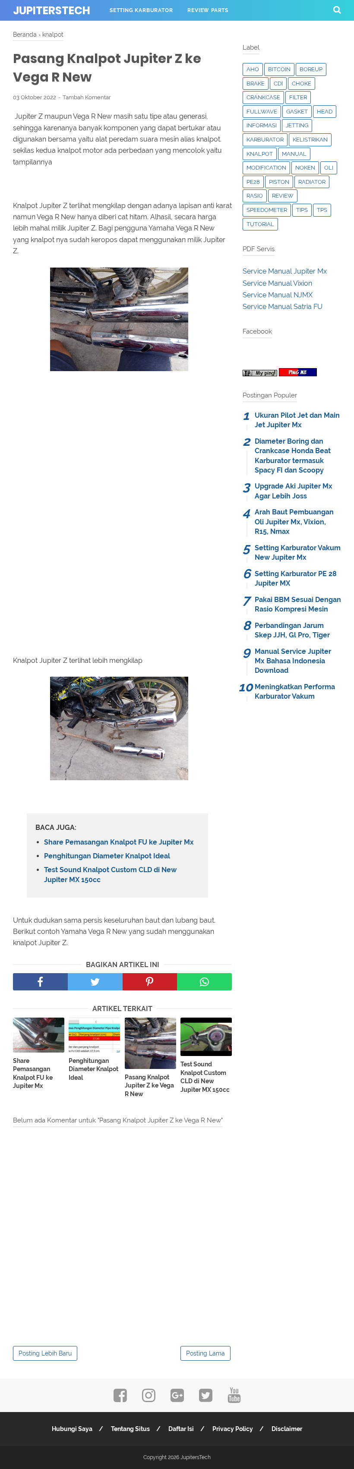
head (324, 111)
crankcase (263, 97)
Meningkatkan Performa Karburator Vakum (295, 691)
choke (301, 83)
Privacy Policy (232, 1428)
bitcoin (279, 69)
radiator (312, 182)
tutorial (260, 224)
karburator (265, 139)
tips (302, 210)
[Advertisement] (122, 463)
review (283, 195)
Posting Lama (205, 1353)
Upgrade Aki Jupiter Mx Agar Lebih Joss (293, 491)
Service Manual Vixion (277, 283)
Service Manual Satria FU (282, 307)
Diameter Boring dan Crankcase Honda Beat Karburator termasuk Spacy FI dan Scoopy (293, 455)
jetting (297, 125)
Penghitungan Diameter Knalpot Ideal (107, 856)
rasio (255, 195)
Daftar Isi (181, 1428)
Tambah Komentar (87, 97)
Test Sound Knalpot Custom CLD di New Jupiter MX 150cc (110, 874)
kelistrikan (310, 139)
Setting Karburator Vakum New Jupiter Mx (298, 552)
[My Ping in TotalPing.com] (260, 374)
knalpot (260, 154)
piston (279, 182)
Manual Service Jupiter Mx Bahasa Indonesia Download (293, 661)
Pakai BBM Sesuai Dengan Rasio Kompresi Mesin (298, 604)
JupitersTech (51, 10)
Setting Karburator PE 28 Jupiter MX (296, 578)
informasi (262, 125)
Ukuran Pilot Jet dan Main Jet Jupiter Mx (297, 420)
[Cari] (337, 9)
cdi (278, 83)
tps (322, 210)
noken (305, 167)
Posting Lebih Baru (45, 1353)
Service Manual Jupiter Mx (285, 271)
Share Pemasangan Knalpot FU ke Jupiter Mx (119, 842)
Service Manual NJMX (278, 295)
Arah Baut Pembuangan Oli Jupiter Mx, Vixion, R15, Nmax (294, 522)
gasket (297, 111)
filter (298, 97)
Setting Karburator (141, 10)
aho (253, 69)
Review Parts (207, 10)
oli (328, 167)
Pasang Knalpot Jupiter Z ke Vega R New (149, 1085)
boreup (311, 69)
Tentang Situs (130, 1428)
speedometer (267, 210)
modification (266, 167)
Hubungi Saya (72, 1428)
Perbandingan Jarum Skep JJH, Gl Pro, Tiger (292, 630)
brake (256, 83)
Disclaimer (287, 1428)
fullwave (262, 111)
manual (294, 154)
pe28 (253, 182)
